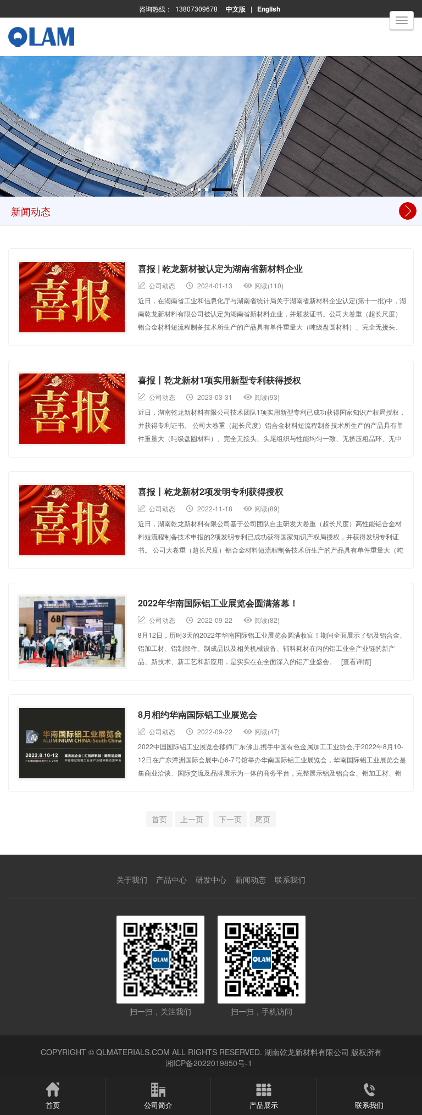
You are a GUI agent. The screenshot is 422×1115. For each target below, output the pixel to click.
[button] (192, 189)
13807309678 (196, 8)
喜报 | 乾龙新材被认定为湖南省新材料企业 (220, 268)
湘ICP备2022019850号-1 (208, 1062)
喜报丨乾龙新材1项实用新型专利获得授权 (219, 379)
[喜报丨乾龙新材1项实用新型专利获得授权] (72, 408)
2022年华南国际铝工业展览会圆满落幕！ (218, 602)
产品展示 (263, 1105)
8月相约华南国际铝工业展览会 (197, 714)
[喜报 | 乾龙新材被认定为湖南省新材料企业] (72, 297)
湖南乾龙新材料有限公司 (306, 1051)
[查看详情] (356, 661)
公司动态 (162, 285)
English (268, 9)
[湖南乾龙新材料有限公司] (53, 47)
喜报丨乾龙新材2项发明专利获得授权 (211, 491)
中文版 (236, 9)
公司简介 (158, 1105)
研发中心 (211, 879)
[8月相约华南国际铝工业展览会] (72, 743)
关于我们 (131, 879)
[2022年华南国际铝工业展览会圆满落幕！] (72, 631)
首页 (53, 1105)
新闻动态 (250, 879)
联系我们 (290, 879)
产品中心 (171, 879)
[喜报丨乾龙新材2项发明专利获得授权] (72, 520)
